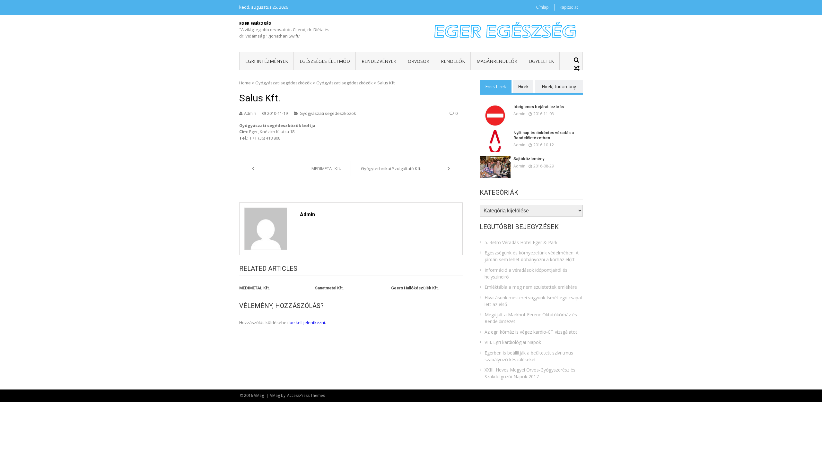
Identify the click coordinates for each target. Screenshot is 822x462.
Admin (250, 113)
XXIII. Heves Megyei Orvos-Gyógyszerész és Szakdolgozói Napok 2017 (530, 373)
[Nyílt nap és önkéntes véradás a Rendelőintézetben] (495, 141)
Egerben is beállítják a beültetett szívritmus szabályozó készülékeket (529, 356)
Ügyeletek (541, 61)
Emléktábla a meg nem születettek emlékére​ (531, 287)
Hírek (523, 86)
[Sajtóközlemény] (495, 167)
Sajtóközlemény (528, 158)
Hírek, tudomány (559, 86)
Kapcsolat (569, 7)
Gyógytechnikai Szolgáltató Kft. (391, 168)
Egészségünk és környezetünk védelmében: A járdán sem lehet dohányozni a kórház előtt (532, 256)
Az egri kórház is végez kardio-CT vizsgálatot (531, 332)
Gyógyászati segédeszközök (283, 83)
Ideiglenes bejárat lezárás (538, 106)
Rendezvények (379, 61)
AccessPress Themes (306, 395)
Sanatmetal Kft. (329, 288)
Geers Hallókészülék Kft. (415, 288)
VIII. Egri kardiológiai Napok (513, 342)
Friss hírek (495, 86)
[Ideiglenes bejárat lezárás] (495, 115)
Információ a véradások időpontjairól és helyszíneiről (526, 273)
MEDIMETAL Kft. (326, 168)
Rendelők (453, 61)
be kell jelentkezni (307, 322)
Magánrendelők (497, 61)
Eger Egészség (255, 23)
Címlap (542, 7)
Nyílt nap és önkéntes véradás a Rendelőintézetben (543, 135)
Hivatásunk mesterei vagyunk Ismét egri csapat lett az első (533, 301)
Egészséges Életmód (325, 61)
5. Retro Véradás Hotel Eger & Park (521, 242)
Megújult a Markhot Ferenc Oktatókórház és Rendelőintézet (531, 318)
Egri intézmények (266, 61)
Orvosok (418, 61)
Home (245, 83)
